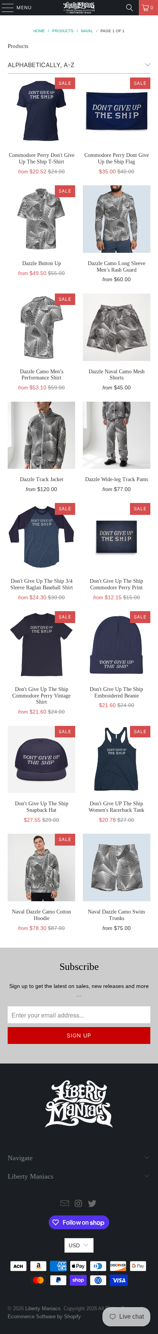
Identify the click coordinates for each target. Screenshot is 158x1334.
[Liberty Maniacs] (79, 7)
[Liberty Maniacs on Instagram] (78, 1204)
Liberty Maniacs (43, 1308)
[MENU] (4, 7)
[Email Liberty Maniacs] (65, 1204)
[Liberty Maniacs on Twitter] (92, 1204)
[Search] (129, 7)
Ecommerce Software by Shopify (44, 1316)
